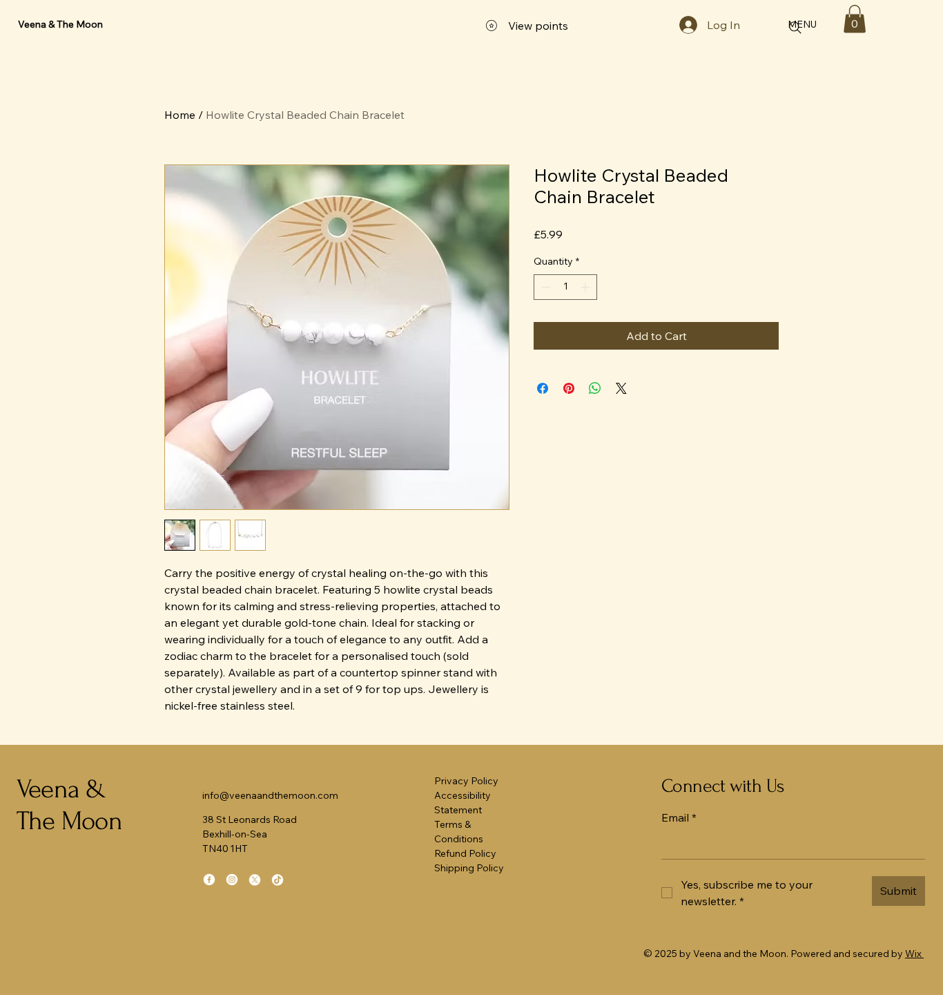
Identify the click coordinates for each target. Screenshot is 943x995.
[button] (854, 19)
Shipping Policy (469, 868)
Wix (913, 953)
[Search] (795, 27)
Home (179, 115)
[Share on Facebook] (542, 388)
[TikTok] (277, 880)
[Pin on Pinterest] (569, 388)
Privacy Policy (466, 781)
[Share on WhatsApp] (595, 388)
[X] (255, 880)
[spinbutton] (565, 287)
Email (679, 817)
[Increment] (586, 287)
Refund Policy (465, 853)
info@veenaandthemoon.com (270, 795)
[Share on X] (621, 388)
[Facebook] (209, 880)
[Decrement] (544, 287)
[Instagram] (232, 880)
